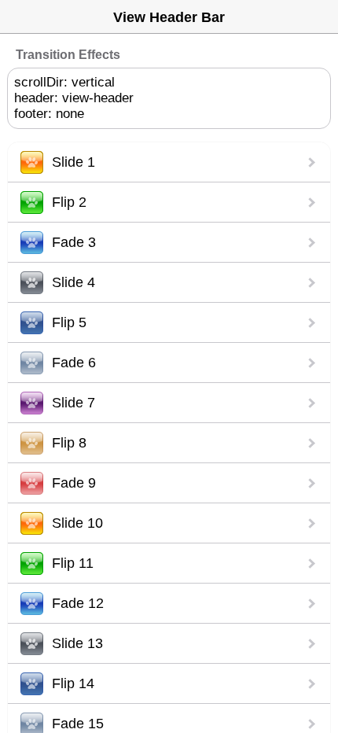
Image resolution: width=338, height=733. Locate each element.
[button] (169, 162)
